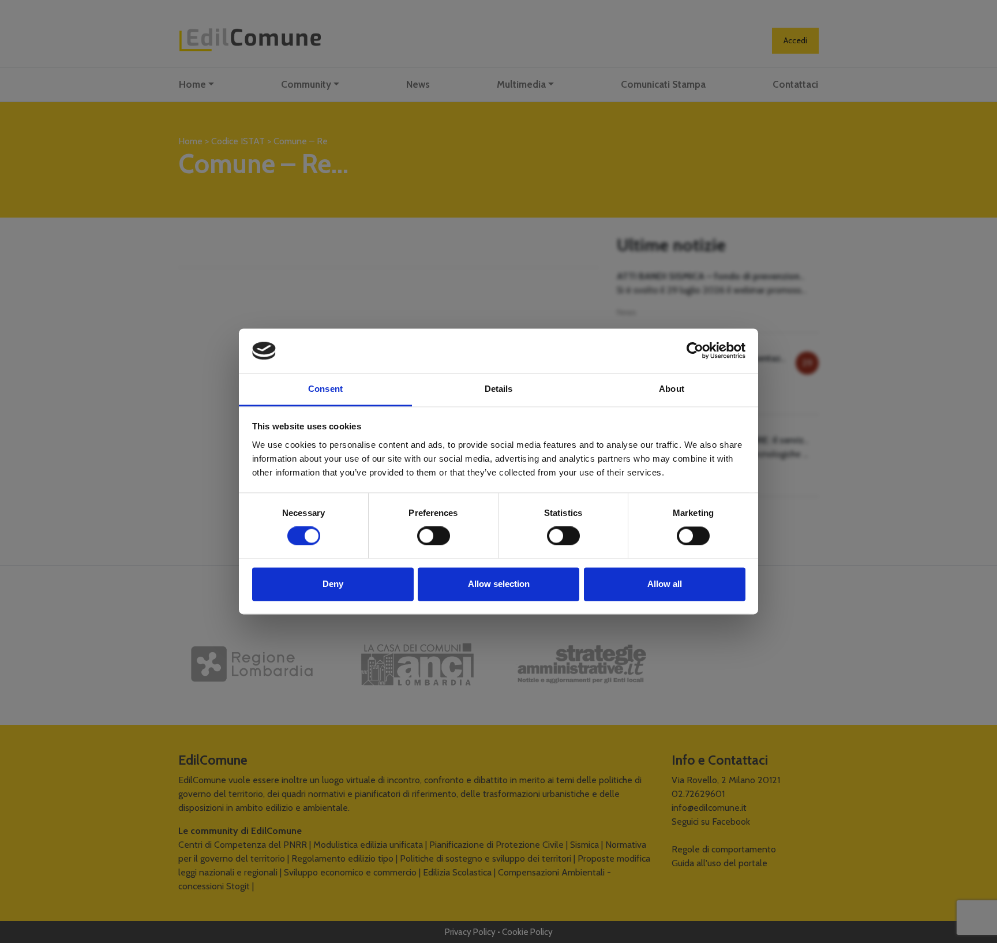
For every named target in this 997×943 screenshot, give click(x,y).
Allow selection (499, 584)
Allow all (664, 584)
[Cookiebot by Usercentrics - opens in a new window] (694, 351)
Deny (333, 584)
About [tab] (671, 389)
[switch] (433, 536)
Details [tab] (499, 389)
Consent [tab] (325, 389)
